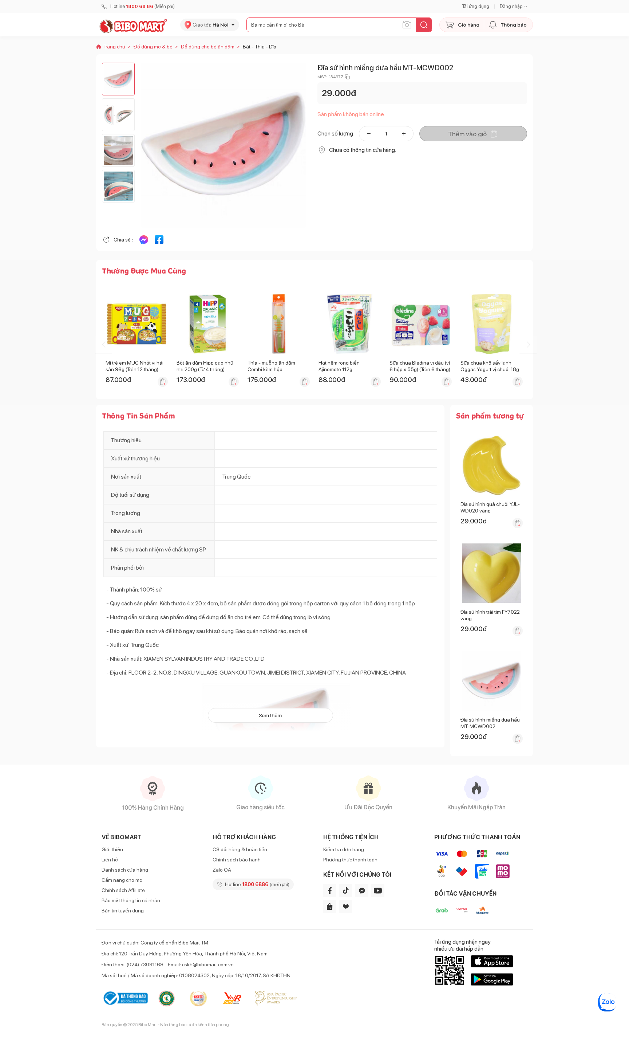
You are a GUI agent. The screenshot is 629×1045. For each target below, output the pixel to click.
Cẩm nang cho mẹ (122, 880)
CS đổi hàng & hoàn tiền (240, 849)
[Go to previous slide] (103, 344)
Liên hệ (110, 860)
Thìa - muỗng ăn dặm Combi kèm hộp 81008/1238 (271, 369)
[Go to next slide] (528, 344)
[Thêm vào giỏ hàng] (163, 382)
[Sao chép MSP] (347, 76)
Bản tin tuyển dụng (123, 911)
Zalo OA (222, 870)
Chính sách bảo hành (237, 860)
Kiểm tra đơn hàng (343, 849)
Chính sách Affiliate (123, 890)
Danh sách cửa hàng (125, 870)
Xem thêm (270, 715)
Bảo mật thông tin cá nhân (131, 900)
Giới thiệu (112, 849)
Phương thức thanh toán (350, 860)
